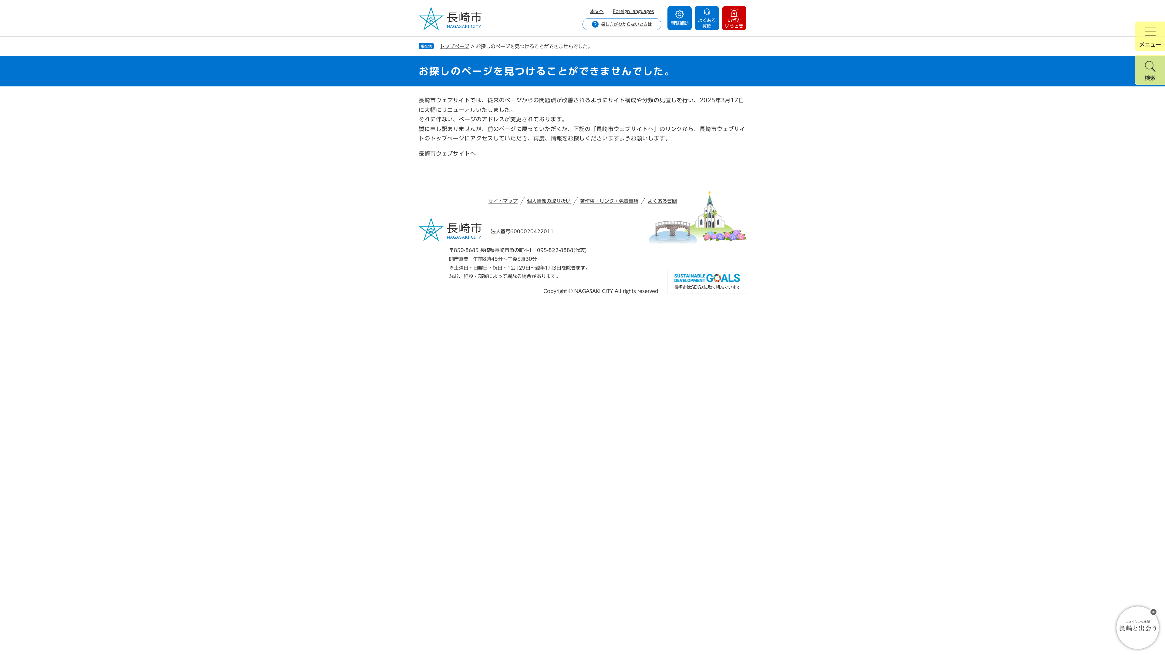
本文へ (597, 11)
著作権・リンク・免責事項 (609, 201)
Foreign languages (633, 11)
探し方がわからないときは (626, 24)
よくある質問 (662, 201)
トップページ (454, 46)
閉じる (1153, 612)
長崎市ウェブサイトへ (447, 153)
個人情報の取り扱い (549, 201)
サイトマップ (503, 201)
